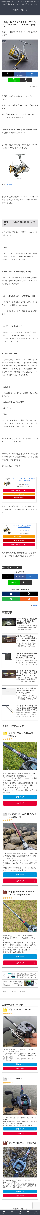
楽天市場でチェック (19, 497)
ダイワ (9, 184)
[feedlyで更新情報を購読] (11, 599)
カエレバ (27, 484)
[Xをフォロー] (29, 594)
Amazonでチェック (19, 494)
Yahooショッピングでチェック (19, 490)
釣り (20, 567)
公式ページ (20, 803)
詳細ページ (20, 797)
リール (13, 567)
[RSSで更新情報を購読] (29, 599)
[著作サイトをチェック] (11, 594)
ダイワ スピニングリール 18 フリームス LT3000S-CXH (24, 526)
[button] (26, 80)
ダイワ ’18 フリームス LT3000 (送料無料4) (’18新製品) (24, 479)
